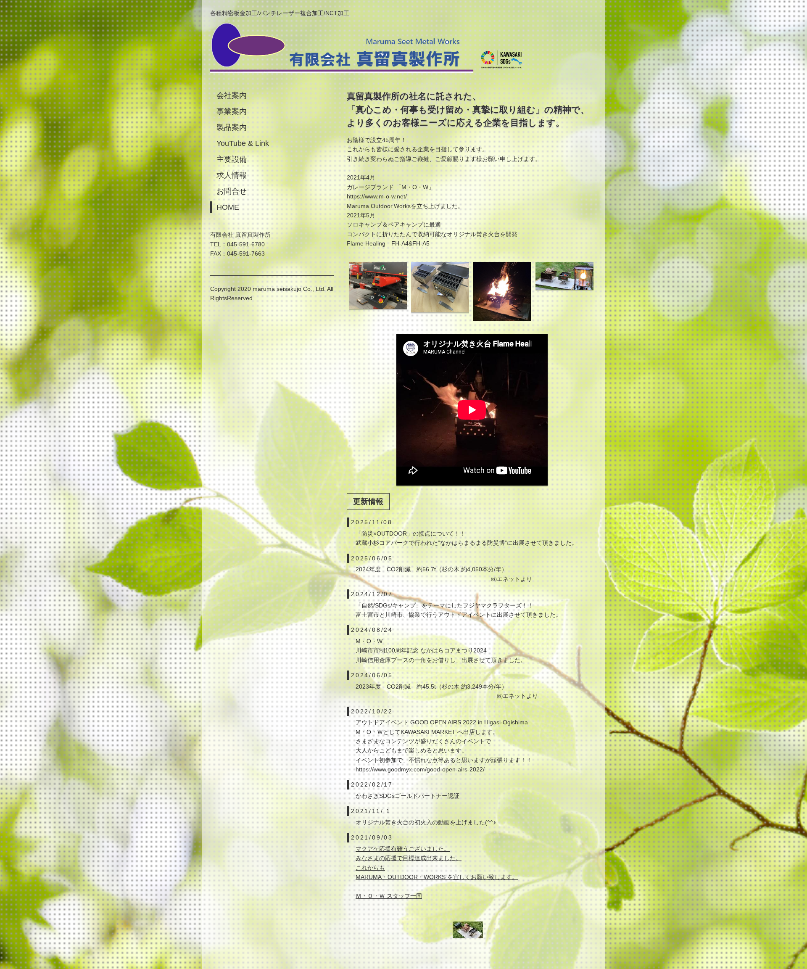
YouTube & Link (242, 143)
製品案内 (231, 127)
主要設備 (231, 159)
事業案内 (231, 111)
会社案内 (231, 95)
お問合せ (231, 191)
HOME (227, 207)
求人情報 (231, 175)
